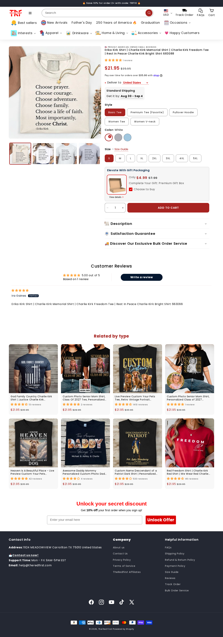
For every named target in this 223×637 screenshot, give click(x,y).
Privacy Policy (122, 559)
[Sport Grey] (118, 137)
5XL (195, 158)
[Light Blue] (127, 137)
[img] (20, 290)
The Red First (105, 629)
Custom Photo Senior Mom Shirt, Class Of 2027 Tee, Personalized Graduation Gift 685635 (84, 398)
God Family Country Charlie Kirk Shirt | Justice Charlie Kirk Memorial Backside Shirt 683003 (31, 398)
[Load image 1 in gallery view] (20, 153)
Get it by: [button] (124, 96)
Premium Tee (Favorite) (147, 112)
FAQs (168, 547)
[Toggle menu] (30, 13)
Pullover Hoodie (183, 112)
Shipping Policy (174, 553)
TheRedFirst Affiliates (127, 572)
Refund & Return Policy (180, 559)
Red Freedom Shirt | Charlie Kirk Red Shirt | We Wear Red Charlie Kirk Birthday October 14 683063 (188, 472)
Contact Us (120, 553)
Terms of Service (124, 566)
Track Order (173, 584)
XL (141, 158)
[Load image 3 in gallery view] (66, 153)
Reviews (170, 578)
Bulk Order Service (177, 590)
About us (119, 547)
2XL (154, 158)
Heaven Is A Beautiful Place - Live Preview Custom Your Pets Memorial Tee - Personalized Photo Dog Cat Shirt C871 (32, 472)
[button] (177, 23)
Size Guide (172, 572)
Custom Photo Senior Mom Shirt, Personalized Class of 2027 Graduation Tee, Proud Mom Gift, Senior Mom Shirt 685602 (188, 398)
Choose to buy (144, 189)
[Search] (148, 12)
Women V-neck (145, 121)
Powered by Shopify (123, 629)
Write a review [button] (141, 277)
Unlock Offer (160, 520)
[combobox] (97, 13)
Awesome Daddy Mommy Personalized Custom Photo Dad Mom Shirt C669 (84, 472)
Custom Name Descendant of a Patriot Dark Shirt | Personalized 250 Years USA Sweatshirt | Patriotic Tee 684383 (136, 472)
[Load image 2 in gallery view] (43, 153)
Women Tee (116, 121)
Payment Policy (175, 566)
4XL (181, 158)
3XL (168, 158)
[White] (109, 137)
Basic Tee (115, 112)
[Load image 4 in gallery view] (89, 153)
